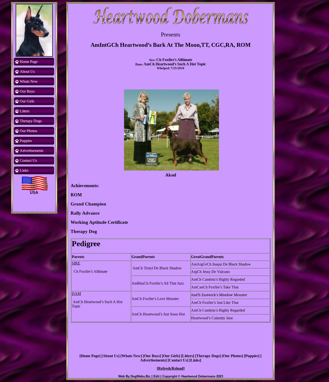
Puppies (251, 356)
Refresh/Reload (170, 368)
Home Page (90, 356)
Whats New (131, 356)
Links (195, 360)
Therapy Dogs (208, 356)
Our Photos (232, 356)
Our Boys (152, 356)
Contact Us (178, 360)
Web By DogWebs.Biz (134, 376)
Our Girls (171, 356)
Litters (187, 356)
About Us (110, 356)
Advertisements (152, 360)
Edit (156, 376)
